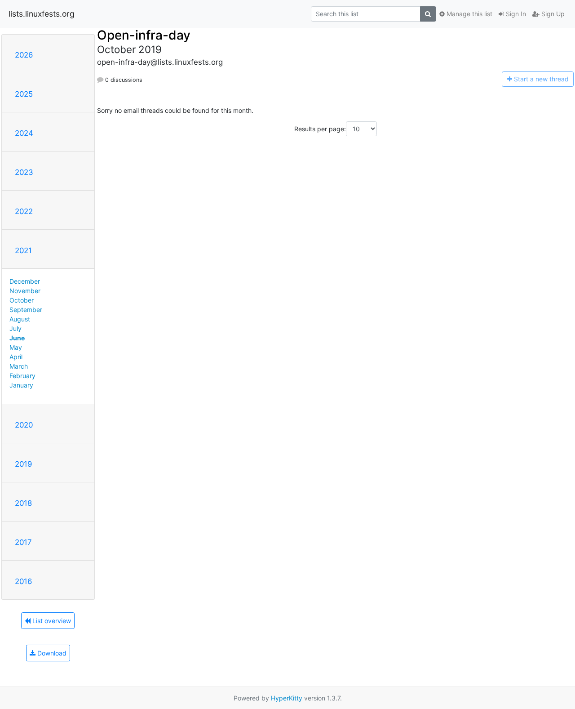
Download (50, 653)
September (25, 309)
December (24, 281)
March (18, 366)
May (15, 347)
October (21, 300)
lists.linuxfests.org (42, 13)
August (19, 319)
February (22, 375)
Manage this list (468, 14)
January (21, 385)
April (15, 357)
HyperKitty (286, 698)
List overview (51, 620)
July (15, 328)
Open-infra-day (143, 35)
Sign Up (552, 14)
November (24, 290)
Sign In (515, 14)
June (17, 338)
